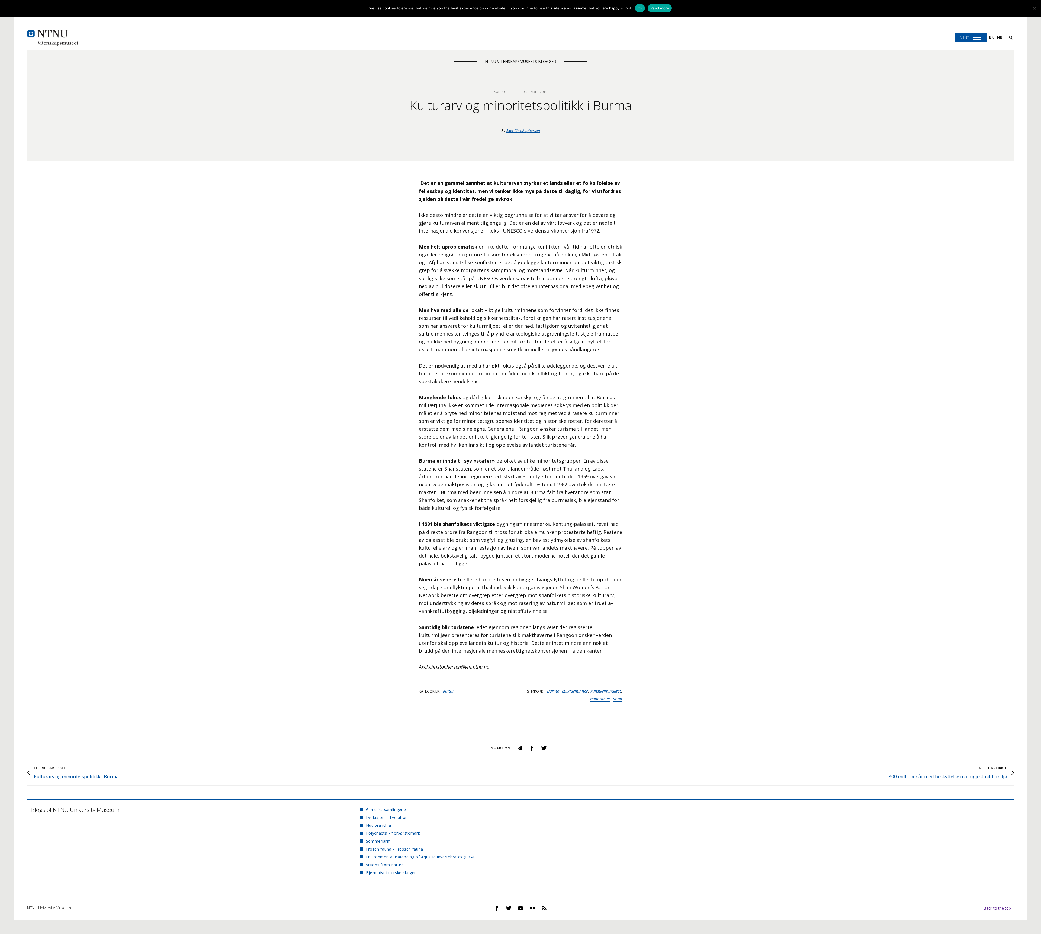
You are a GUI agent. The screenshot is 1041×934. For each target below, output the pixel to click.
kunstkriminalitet (605, 691)
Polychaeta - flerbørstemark (393, 833)
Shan (617, 698)
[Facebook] (532, 747)
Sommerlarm (378, 841)
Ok (640, 8)
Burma (553, 691)
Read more (659, 8)
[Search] (1011, 37)
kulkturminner (575, 691)
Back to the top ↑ (999, 908)
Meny (964, 37)
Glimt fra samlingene (386, 809)
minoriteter (600, 698)
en (991, 37)
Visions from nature (385, 864)
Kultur (448, 691)
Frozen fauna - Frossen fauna (394, 849)
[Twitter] (544, 747)
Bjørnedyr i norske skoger (391, 872)
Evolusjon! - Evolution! (387, 817)
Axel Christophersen (523, 130)
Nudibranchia (378, 825)
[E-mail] (520, 747)
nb (1000, 37)
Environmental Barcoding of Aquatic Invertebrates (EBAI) (421, 856)
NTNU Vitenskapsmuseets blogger (520, 61)
